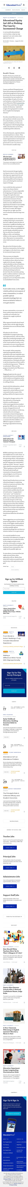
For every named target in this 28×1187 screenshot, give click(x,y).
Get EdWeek (6, 1157)
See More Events (14, 821)
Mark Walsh (6, 1081)
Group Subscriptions (8, 1165)
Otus (13, 811)
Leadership (8, 9)
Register (6, 737)
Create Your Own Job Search (13, 916)
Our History (6, 1144)
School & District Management (8, 436)
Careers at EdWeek (8, 1152)
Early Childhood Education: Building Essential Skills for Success (10, 722)
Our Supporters (7, 1150)
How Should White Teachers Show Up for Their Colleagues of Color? (12, 951)
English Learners (8, 154)
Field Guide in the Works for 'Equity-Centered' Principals (9, 440)
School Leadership (15, 569)
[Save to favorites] (14, 68)
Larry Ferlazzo (6, 962)
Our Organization (7, 1142)
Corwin (14, 772)
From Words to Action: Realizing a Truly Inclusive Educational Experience (12, 639)
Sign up (14, 691)
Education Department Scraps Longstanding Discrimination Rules (11, 1070)
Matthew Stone (7, 1002)
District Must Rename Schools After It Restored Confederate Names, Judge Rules (12, 990)
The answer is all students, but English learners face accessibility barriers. (12, 163)
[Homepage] (14, 5)
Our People (6, 1147)
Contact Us (20, 1139)
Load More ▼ (14, 1092)
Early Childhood (8, 714)
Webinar (5, 754)
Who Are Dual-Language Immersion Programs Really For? (9, 158)
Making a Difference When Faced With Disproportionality (12, 658)
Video (11, 633)
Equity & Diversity (9, 17)
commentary (20, 103)
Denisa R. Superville (8, 444)
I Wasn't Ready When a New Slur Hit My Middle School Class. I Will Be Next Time (12, 611)
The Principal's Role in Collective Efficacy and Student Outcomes (11, 795)
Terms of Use (17, 1183)
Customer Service (21, 1147)
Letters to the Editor (22, 1142)
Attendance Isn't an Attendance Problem (11, 758)
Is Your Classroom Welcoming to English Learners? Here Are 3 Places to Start (11, 1031)
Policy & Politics (16, 9)
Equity (12, 566)
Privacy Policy (7, 1179)
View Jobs (9, 847)
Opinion (20, 17)
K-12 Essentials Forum (9, 716)
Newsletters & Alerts (8, 1163)
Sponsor (12, 652)
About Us (5, 1139)
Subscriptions (6, 1160)
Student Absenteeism (15, 752)
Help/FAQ (19, 1144)
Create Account (14, 1113)
